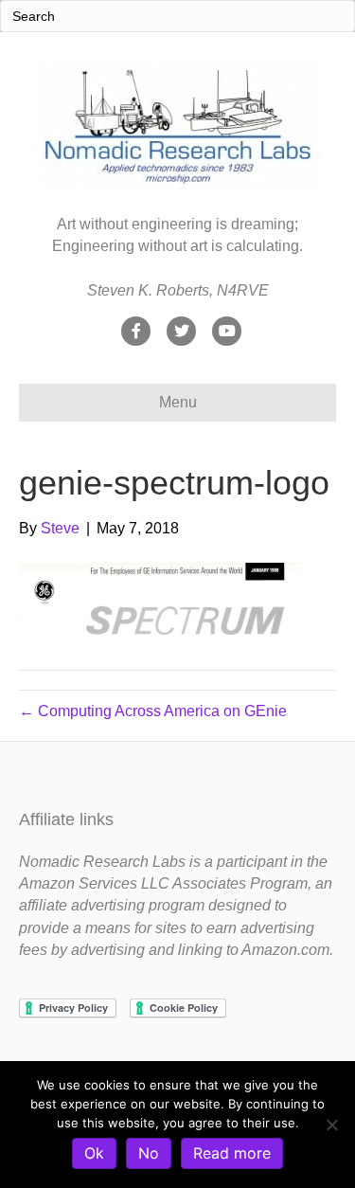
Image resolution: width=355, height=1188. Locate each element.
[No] (331, 1124)
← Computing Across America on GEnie (153, 711)
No (148, 1152)
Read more (232, 1152)
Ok (94, 1152)
